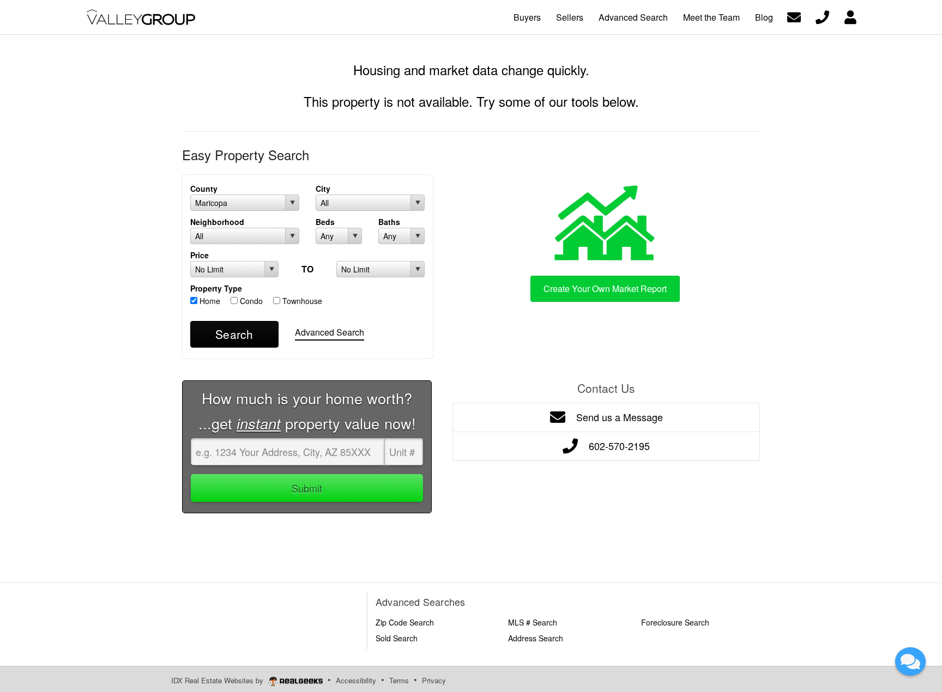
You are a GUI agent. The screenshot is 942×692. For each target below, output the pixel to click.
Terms (399, 680)
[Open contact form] (794, 16)
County (204, 188)
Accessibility (356, 680)
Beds (325, 221)
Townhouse (301, 300)
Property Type (216, 288)
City (323, 188)
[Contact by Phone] (822, 16)
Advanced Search (329, 332)
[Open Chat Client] (910, 661)
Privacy (434, 680)
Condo (250, 300)
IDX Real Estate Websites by (218, 680)
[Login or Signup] (850, 16)
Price (199, 255)
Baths (389, 221)
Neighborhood (217, 221)
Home (208, 300)
